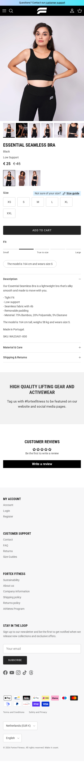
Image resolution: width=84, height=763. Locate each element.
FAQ (5, 545)
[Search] (13, 10)
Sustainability (11, 580)
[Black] (9, 178)
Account (8, 505)
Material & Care (12, 347)
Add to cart (41, 230)
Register (8, 516)
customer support (55, 2)
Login (6, 510)
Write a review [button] (42, 464)
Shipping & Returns (15, 357)
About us (8, 585)
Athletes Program (13, 608)
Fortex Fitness (18, 747)
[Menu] (4, 10)
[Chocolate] (22, 178)
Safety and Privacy (38, 712)
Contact (8, 539)
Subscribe (15, 660)
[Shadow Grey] (35, 178)
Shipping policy (12, 597)
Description (10, 279)
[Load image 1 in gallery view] (42, 68)
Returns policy (11, 602)
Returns (8, 551)
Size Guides (10, 556)
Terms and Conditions (13, 712)
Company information (16, 591)
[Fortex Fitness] (42, 11)
